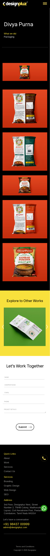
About (7, 458)
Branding (8, 481)
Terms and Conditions (25, 546)
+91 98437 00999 (16, 524)
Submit (23, 427)
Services (8, 467)
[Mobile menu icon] (45, 3)
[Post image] (25, 327)
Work (6, 462)
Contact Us (9, 471)
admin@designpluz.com (15, 527)
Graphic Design (11, 485)
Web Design (10, 490)
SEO (6, 494)
